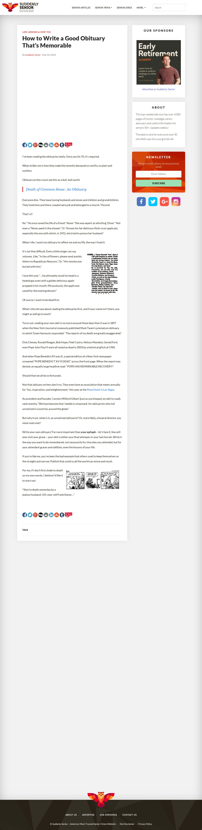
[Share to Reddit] (46, 145)
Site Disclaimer (127, 824)
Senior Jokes (124, 8)
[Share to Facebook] (24, 145)
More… (140, 8)
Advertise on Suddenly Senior (158, 89)
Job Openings (108, 815)
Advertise (88, 815)
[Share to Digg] (40, 145)
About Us (71, 815)
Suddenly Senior (33, 54)
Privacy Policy (145, 824)
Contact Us (129, 815)
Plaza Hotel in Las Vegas (100, 389)
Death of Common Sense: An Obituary (56, 189)
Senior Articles (81, 8)
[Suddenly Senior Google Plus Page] (164, 201)
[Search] (180, 7)
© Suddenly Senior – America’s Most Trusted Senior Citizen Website (83, 824)
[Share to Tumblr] (62, 145)
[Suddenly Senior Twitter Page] (152, 201)
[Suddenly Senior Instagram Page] (175, 201)
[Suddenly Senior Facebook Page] (141, 201)
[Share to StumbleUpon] (56, 145)
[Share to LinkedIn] (51, 145)
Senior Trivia (102, 8)
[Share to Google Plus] (35, 145)
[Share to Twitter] (30, 145)
